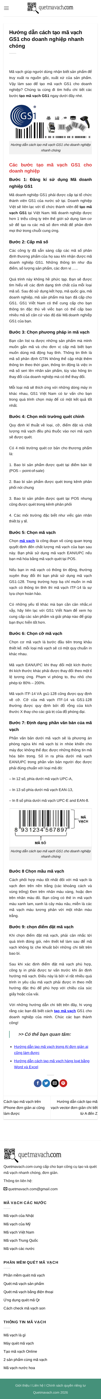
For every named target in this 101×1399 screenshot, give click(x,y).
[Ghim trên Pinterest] (63, 1083)
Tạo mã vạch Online (20, 1351)
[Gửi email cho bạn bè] (55, 1083)
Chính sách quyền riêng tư (66, 1385)
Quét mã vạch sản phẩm (24, 1284)
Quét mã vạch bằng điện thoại (28, 1292)
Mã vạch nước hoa (19, 1368)
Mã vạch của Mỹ (17, 1224)
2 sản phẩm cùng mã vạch (25, 1360)
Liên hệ (37, 1385)
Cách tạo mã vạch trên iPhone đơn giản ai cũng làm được (24, 1107)
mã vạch (27, 541)
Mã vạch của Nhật (19, 1216)
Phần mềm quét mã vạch (24, 1275)
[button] (6, 8)
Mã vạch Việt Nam (19, 1232)
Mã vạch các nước (19, 1249)
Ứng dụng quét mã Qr (22, 1300)
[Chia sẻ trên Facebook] (38, 1083)
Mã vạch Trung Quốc (21, 1240)
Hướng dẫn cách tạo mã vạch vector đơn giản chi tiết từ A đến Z (74, 1107)
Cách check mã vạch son (24, 1308)
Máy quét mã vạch (19, 1343)
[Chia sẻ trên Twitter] (46, 1083)
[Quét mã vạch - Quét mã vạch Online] (50, 8)
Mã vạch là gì (15, 1335)
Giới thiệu (22, 1385)
